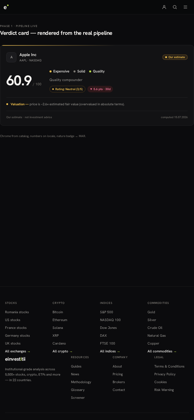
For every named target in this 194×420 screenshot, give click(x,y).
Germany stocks (17, 335)
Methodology (81, 382)
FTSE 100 (107, 343)
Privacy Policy (165, 374)
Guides (76, 366)
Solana (58, 327)
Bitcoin (58, 312)
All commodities (162, 351)
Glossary (78, 389)
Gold (151, 312)
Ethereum (60, 320)
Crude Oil (155, 327)
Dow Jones (108, 327)
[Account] (164, 7)
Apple (24, 54)
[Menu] (185, 7)
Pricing (118, 374)
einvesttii (15, 359)
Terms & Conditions (169, 366)
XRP (56, 335)
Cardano (59, 343)
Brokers (119, 382)
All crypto (63, 351)
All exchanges (18, 351)
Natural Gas (157, 335)
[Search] (175, 7)
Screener (78, 397)
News (75, 374)
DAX (103, 335)
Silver (152, 320)
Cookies (160, 382)
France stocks (16, 327)
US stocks (12, 320)
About (117, 366)
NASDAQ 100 (110, 320)
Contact (119, 389)
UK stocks (12, 343)
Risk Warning (164, 389)
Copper (153, 343)
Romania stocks (17, 312)
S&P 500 (106, 312)
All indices (110, 351)
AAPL (23, 60)
